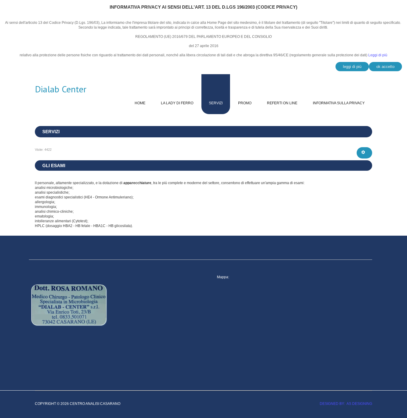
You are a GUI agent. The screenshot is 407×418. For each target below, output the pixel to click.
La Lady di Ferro (177, 103)
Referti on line (282, 103)
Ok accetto (385, 66)
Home (140, 103)
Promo (244, 103)
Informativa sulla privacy (339, 103)
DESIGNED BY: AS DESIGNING (344, 404)
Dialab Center (60, 89)
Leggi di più (377, 55)
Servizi (216, 103)
